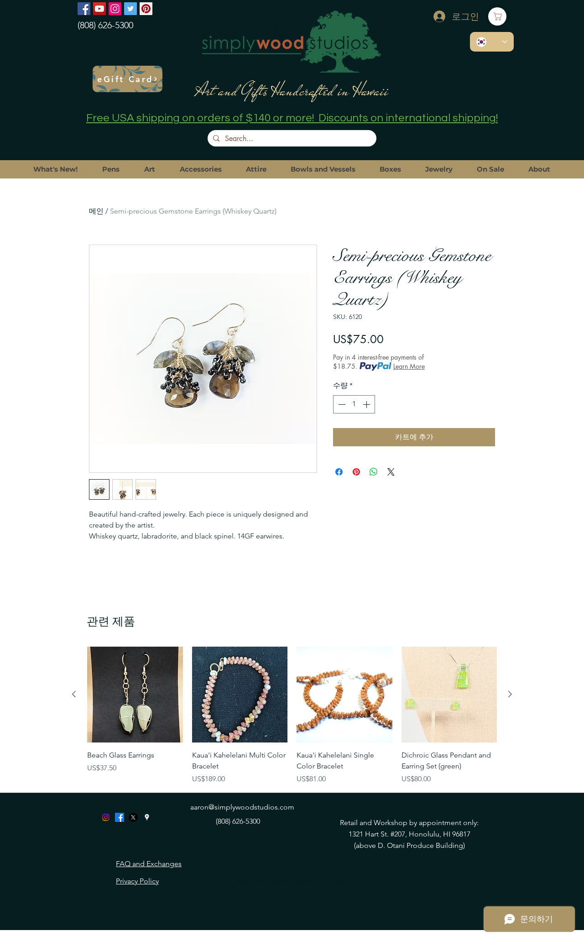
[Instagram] (115, 8)
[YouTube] (99, 8)
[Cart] (497, 16)
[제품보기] (135, 694)
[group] (292, 715)
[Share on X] (391, 471)
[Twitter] (130, 8)
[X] (133, 817)
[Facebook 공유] (339, 471)
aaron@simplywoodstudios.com (242, 807)
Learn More (409, 366)
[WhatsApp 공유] (373, 471)
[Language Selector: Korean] (492, 42)
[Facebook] (84, 8)
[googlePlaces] (146, 817)
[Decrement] (340, 404)
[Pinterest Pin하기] (356, 471)
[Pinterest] (146, 8)
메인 (96, 211)
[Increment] (367, 404)
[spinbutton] (354, 404)
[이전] (73, 694)
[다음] (510, 694)
